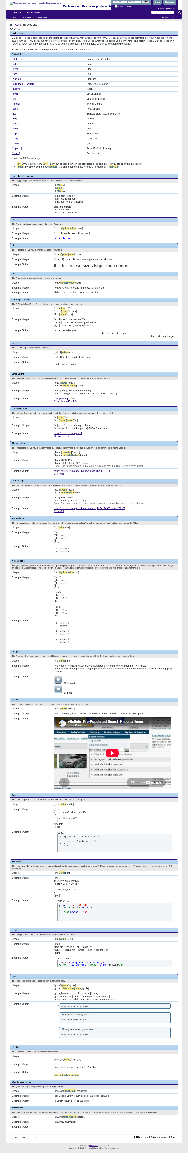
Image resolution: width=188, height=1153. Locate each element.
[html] (15, 138)
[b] (13, 59)
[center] (30, 83)
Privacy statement (159, 1137)
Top (173, 1137)
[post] (15, 108)
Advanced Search (170, 17)
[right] (21, 83)
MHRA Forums (61, 436)
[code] (15, 128)
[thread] (16, 103)
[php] (14, 133)
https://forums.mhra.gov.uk (68, 433)
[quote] (15, 143)
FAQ (14, 17)
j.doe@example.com (65, 398)
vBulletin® (93, 1146)
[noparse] (17, 148)
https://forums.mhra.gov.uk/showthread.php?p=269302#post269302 (89, 508)
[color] (15, 64)
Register (169, 2)
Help (157, 2)
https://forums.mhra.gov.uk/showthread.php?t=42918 (82, 471)
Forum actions (26, 17)
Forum (17, 12)
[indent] (16, 88)
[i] (17, 59)
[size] (15, 69)
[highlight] (17, 79)
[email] (15, 93)
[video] (15, 123)
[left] (14, 83)
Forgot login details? (167, 9)
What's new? (33, 12)
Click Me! (59, 473)
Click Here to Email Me (66, 401)
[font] (14, 74)
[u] (21, 59)
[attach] (16, 153)
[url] (14, 98)
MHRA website (141, 1137)
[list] (14, 113)
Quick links (42, 17)
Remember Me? (124, 7)
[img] (14, 118)
